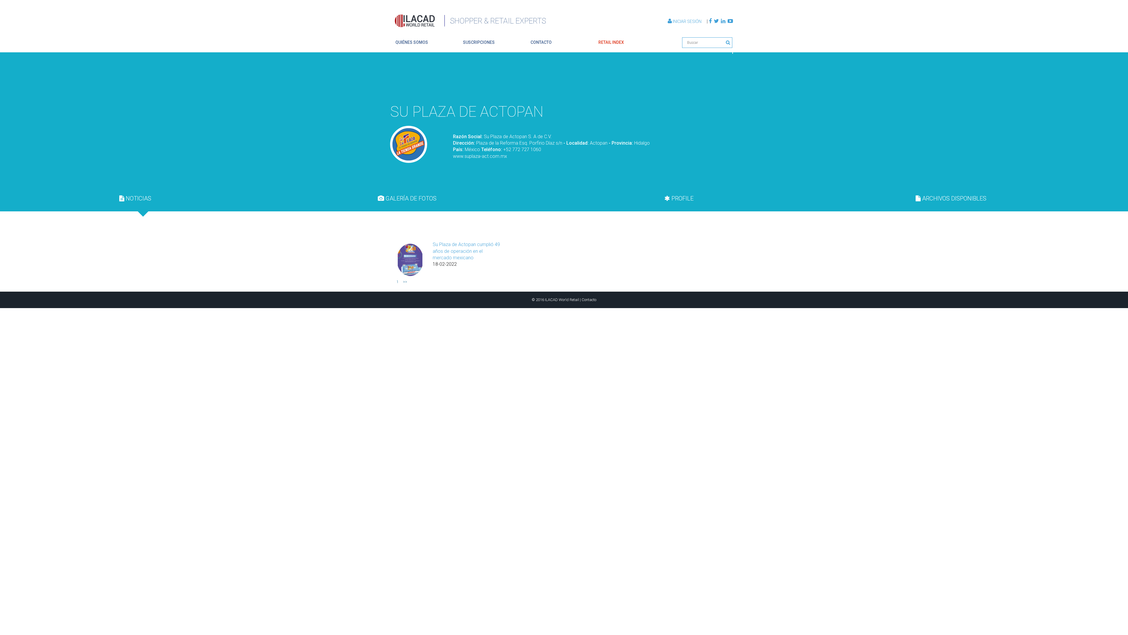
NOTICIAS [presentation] (137, 198)
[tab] (135, 198)
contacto (541, 42)
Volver (719, 86)
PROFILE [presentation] (682, 198)
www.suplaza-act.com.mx (480, 156)
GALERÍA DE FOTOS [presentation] (410, 198)
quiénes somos (411, 42)
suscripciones (479, 42)
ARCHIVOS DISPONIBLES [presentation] (953, 198)
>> (405, 282)
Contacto (589, 300)
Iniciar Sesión (687, 21)
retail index (611, 42)
